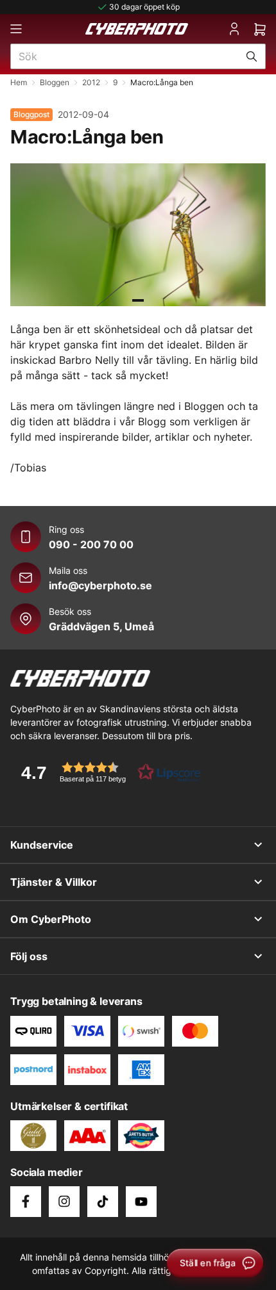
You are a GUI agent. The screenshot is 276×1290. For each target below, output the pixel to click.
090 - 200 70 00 (91, 544)
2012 (91, 82)
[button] (106, 772)
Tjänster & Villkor (53, 882)
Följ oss (28, 956)
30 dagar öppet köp (144, 7)
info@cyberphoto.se (100, 585)
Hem (18, 82)
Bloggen (54, 82)
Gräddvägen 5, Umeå (101, 626)
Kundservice (41, 844)
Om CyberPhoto (50, 919)
